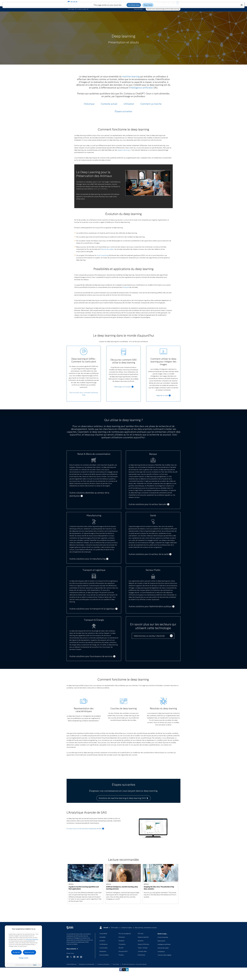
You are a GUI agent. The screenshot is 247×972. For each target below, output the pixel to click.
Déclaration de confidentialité (86, 964)
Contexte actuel (109, 103)
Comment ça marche (151, 103)
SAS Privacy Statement (32, 939)
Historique (89, 103)
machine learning (131, 76)
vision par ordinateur (100, 189)
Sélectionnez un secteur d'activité (149, 636)
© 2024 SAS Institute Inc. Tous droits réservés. (134, 964)
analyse (126, 287)
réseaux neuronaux (124, 150)
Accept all (16, 952)
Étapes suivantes (123, 111)
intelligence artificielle (141, 87)
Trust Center (116, 964)
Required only (29, 952)
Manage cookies (23, 958)
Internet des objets (107, 249)
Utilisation (129, 103)
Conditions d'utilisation (103, 964)
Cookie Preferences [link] (71, 964)
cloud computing (102, 255)
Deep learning (138, 9)
